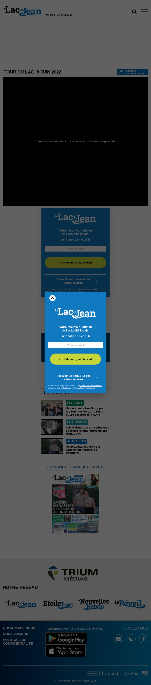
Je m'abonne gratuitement (75, 359)
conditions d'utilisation (62, 388)
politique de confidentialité (90, 386)
